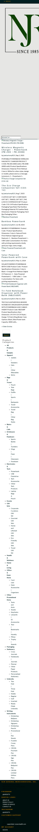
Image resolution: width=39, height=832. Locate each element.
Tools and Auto (13, 604)
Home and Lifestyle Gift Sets (14, 531)
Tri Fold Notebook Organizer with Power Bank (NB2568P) (15, 293)
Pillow (13, 637)
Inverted (14, 701)
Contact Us (7, 806)
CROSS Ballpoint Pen (14, 765)
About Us (6, 800)
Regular (13, 696)
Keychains (14, 612)
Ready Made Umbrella (14, 706)
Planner (14, 664)
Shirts (13, 375)
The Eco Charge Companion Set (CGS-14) (14, 187)
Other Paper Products (14, 669)
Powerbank (15, 471)
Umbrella (10, 679)
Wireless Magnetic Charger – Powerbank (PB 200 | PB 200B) (14, 149)
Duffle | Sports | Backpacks (14, 397)
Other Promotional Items (11, 597)
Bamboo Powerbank (13, 221)
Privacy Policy (8, 802)
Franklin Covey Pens (14, 743)
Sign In (8, 1)
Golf (12, 699)
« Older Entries (7, 326)
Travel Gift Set (13, 550)
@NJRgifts (6, 794)
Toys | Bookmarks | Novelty (15, 629)
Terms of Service (9, 804)
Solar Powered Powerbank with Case (15, 256)
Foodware (14, 461)
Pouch (13, 385)
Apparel (10, 355)
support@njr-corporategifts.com (16, 824)
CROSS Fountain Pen (14, 750)
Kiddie (13, 694)
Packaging (10, 647)
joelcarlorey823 (9, 155)
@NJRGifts (6, 812)
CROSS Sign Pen (13, 757)
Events (9, 501)
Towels (13, 610)
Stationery (11, 649)
